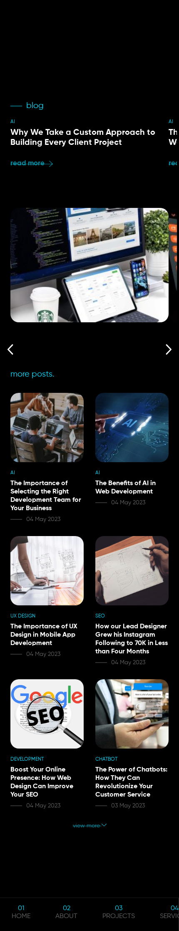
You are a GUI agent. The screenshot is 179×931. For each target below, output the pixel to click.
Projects (118, 916)
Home (21, 916)
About (66, 916)
